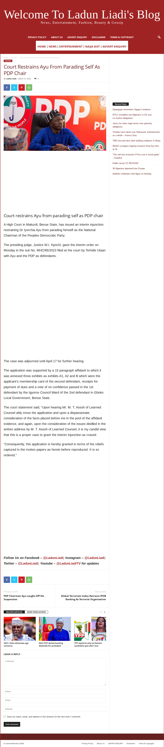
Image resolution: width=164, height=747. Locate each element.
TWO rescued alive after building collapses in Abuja (136, 140)
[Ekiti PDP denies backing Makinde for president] (55, 629)
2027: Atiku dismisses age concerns (16, 644)
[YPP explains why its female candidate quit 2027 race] (90, 629)
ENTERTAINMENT (70, 46)
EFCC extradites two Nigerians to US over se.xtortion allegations (132, 116)
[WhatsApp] (29, 87)
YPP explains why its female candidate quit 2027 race (88, 644)
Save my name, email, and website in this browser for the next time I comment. (44, 716)
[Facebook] (7, 87)
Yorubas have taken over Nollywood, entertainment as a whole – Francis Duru (136, 134)
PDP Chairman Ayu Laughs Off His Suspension (24, 597)
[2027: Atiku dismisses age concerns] (20, 629)
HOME (41, 46)
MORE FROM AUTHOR (36, 612)
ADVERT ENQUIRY (77, 37)
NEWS (53, 46)
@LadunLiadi (53, 558)
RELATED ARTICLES (14, 612)
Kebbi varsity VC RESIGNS (125, 163)
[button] (159, 37)
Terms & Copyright (122, 37)
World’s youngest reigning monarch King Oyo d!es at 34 (136, 147)
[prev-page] (100, 612)
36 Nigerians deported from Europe (129, 168)
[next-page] (104, 612)
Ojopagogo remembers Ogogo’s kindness (132, 109)
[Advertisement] (54, 159)
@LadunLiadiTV (68, 563)
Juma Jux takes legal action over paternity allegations (132, 125)
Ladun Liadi (11, 78)
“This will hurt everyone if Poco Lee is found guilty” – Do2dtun (136, 156)
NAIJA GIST (92, 46)
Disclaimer (98, 37)
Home (6, 57)
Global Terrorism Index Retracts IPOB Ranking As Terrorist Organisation (83, 597)
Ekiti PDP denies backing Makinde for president (51, 644)
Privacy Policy (37, 37)
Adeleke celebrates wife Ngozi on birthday (132, 174)
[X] (14, 87)
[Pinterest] (21, 87)
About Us (57, 37)
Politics (14, 57)
